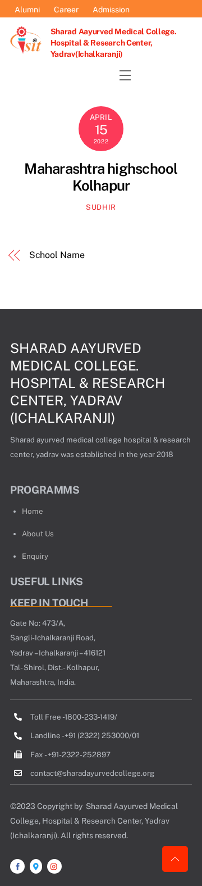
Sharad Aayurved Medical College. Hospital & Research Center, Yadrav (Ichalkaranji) (87, 383)
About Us (38, 533)
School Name (57, 255)
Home (32, 511)
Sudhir (101, 207)
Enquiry (35, 556)
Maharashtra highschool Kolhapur (100, 177)
